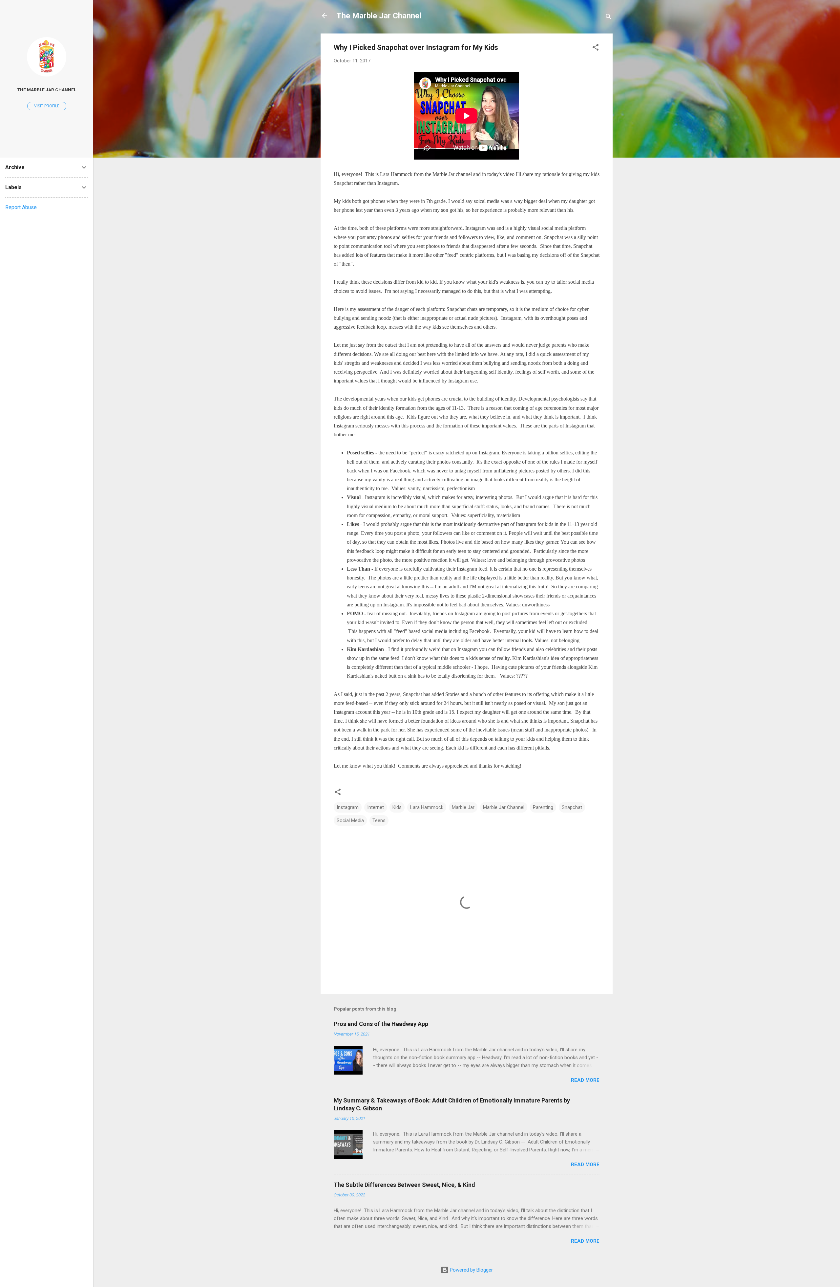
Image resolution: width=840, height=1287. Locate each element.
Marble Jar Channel (503, 807)
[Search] (609, 18)
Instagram (348, 807)
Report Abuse (21, 207)
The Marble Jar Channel (378, 15)
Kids (397, 807)
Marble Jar (463, 807)
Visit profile (46, 106)
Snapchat (572, 807)
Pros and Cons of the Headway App (381, 1023)
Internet (375, 807)
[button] (595, 48)
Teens (379, 820)
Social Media (350, 820)
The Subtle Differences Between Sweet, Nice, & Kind (404, 1184)
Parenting (543, 807)
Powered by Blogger (471, 1270)
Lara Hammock (426, 807)
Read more (585, 1080)
